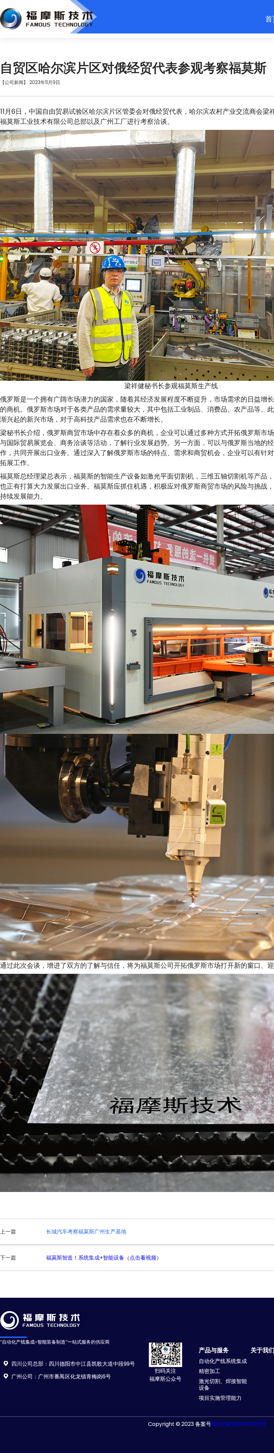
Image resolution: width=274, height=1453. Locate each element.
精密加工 (209, 1371)
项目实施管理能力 (220, 1398)
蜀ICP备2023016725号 (238, 1424)
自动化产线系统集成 (223, 1361)
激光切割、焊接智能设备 (223, 1384)
